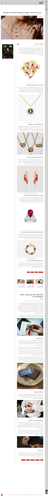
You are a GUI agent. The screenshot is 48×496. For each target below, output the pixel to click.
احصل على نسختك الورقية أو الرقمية (7, 59)
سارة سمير (41, 45)
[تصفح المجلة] (46, 494)
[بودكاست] (46, 491)
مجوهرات (32, 272)
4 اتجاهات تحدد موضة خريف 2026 (40, 287)
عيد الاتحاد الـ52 (41, 272)
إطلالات (36, 272)
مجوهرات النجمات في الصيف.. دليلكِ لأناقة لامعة (30, 287)
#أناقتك (42, 284)
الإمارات (28, 272)
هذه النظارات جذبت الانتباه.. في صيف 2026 (21, 287)
